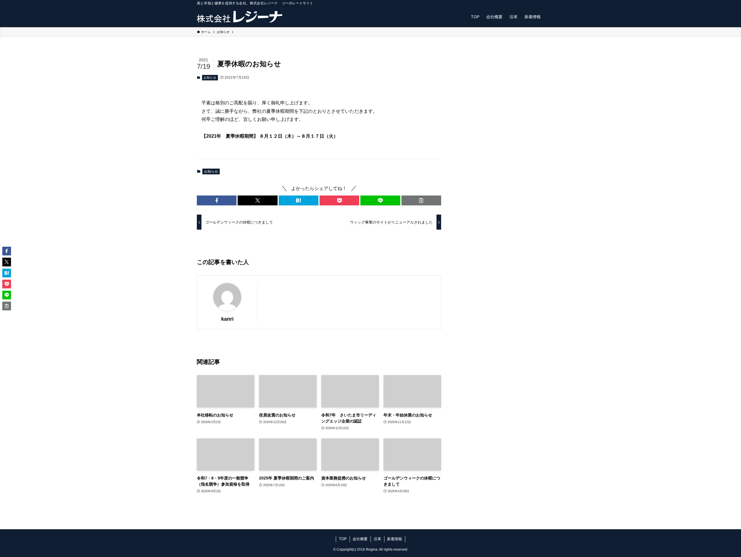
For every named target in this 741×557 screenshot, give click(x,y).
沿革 (377, 539)
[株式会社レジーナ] (239, 17)
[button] (216, 200)
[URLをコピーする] (421, 200)
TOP (343, 539)
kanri (227, 319)
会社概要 (360, 539)
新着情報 (394, 539)
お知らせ (209, 77)
